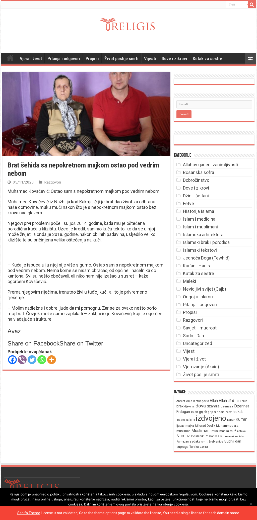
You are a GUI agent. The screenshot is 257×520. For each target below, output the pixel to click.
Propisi (92, 58)
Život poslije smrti (121, 58)
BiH (238, 401)
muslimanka (220, 431)
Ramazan (182, 441)
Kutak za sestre (207, 58)
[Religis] (128, 23)
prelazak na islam (235, 436)
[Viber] (22, 359)
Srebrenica (216, 441)
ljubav (180, 425)
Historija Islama (198, 211)
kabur (231, 419)
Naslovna (10, 58)
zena (204, 446)
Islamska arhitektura (203, 234)
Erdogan (183, 411)
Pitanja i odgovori (63, 58)
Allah (214, 401)
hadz (228, 412)
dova (201, 406)
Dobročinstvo (196, 180)
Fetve (188, 203)
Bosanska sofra (198, 172)
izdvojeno (211, 418)
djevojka (189, 406)
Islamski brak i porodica (206, 242)
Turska (194, 447)
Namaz (183, 435)
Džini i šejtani (196, 195)
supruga (182, 447)
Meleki (189, 281)
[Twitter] (32, 359)
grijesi (212, 412)
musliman (183, 431)
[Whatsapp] (41, 359)
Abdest (180, 401)
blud (244, 401)
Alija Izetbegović (197, 401)
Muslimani (201, 430)
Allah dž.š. (227, 401)
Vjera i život (31, 58)
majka (189, 425)
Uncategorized (197, 343)
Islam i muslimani (200, 226)
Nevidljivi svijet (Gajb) (204, 289)
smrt (204, 441)
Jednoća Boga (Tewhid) (206, 258)
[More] (51, 359)
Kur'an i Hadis (196, 265)
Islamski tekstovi (200, 250)
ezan (194, 412)
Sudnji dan (232, 441)
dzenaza (227, 406)
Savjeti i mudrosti (200, 327)
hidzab (238, 411)
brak (179, 406)
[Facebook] (12, 359)
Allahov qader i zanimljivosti (210, 164)
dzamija (213, 406)
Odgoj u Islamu (198, 296)
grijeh (203, 412)
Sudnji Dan (193, 335)
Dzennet (241, 406)
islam (190, 419)
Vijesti (150, 58)
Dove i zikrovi (174, 58)
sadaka (195, 441)
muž (233, 431)
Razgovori (52, 182)
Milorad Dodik (205, 425)
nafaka (241, 431)
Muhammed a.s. (227, 425)
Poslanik (197, 436)
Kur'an (241, 419)
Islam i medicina (199, 219)
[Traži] (252, 4)
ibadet (180, 419)
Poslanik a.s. (214, 436)
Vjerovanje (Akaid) (201, 366)
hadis (220, 412)
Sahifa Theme (28, 513)
